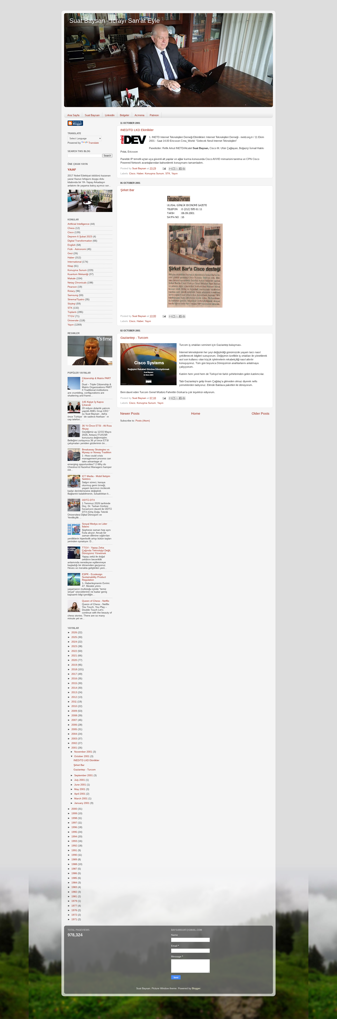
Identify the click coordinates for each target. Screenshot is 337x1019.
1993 (74, 841)
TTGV (71, 316)
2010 (74, 706)
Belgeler (124, 115)
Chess (71, 228)
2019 (74, 665)
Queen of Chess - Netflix (95, 601)
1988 (74, 864)
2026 (74, 632)
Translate (93, 143)
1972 (74, 915)
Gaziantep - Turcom (134, 337)
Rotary (71, 291)
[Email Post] (164, 168)
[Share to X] (177, 168)
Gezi (70, 253)
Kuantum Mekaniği (78, 274)
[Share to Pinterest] (184, 168)
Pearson (72, 287)
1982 (74, 892)
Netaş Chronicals (77, 282)
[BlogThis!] (174, 168)
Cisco (132, 173)
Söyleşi (71, 303)
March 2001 (81, 798)
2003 (74, 738)
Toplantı (72, 312)
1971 (74, 919)
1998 (74, 818)
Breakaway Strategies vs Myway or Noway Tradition (96, 451)
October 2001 (82, 756)
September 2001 (84, 775)
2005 (74, 729)
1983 (74, 887)
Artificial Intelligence (79, 224)
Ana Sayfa (73, 115)
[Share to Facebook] (180, 168)
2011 (74, 701)
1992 (74, 845)
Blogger (196, 988)
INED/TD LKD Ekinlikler (137, 130)
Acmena (139, 115)
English (72, 245)
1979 (74, 901)
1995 (74, 832)
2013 (74, 692)
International (74, 261)
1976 (74, 910)
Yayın (174, 173)
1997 (74, 822)
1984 (74, 882)
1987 (74, 868)
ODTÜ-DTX (88, 500)
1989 (74, 859)
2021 (74, 655)
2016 (74, 678)
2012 (74, 697)
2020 (74, 660)
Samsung (73, 295)
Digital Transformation (80, 240)
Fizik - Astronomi (77, 249)
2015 (74, 683)
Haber (140, 173)
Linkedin (109, 115)
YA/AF (72, 169)
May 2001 (80, 789)
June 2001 (80, 784)
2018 (74, 669)
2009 (74, 711)
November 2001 (83, 751)
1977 (74, 905)
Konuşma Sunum (154, 173)
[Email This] (170, 168)
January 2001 (82, 803)
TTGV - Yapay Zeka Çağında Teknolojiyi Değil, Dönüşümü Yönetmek (96, 550)
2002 (74, 743)
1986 (74, 873)
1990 (74, 855)
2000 (74, 809)
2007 (74, 720)
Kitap (70, 266)
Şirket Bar (127, 190)
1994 (74, 836)
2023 (74, 646)
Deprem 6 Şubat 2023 (80, 236)
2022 (74, 651)
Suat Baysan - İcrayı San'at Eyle (114, 20)
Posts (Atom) (143, 420)
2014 (74, 688)
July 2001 (80, 780)
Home (195, 413)
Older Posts (260, 413)
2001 (74, 747)
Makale (72, 278)
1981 (74, 896)
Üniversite (73, 320)
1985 (74, 878)
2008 (74, 715)
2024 (74, 641)
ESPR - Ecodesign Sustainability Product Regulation (94, 577)
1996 (74, 827)
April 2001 (80, 793)
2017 (74, 674)
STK (167, 173)
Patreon (154, 115)
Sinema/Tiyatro (76, 299)
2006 (74, 724)
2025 (74, 637)
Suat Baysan (92, 115)
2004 (74, 734)
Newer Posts (130, 413)
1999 (74, 813)
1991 (74, 850)
